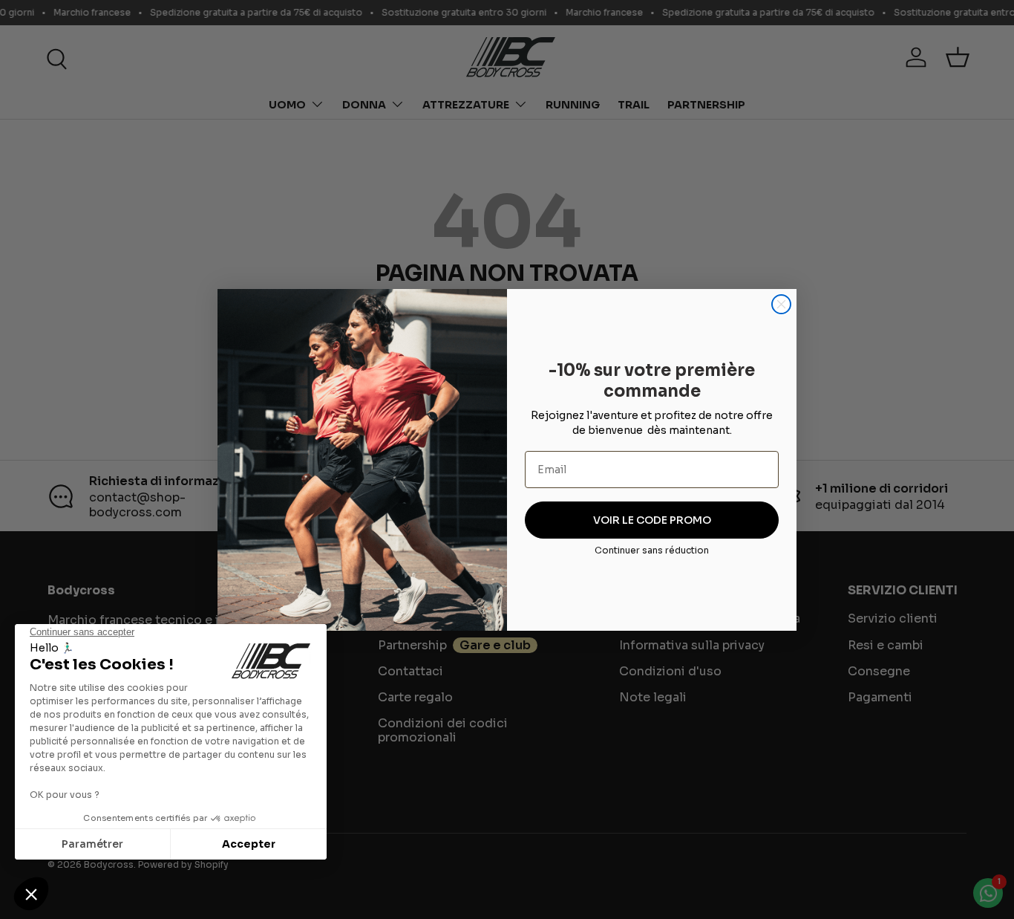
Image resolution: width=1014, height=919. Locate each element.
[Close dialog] (781, 304)
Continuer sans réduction (652, 550)
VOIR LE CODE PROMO (652, 520)
